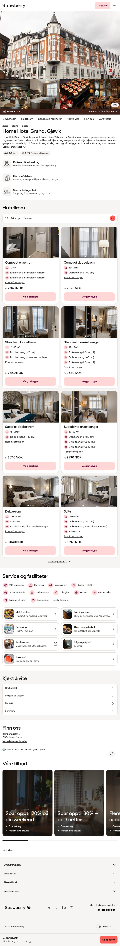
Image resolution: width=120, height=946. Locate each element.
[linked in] (64, 908)
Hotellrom (27, 119)
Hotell (5, 126)
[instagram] (56, 908)
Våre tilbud (105, 119)
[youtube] (71, 908)
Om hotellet (9, 119)
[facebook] (49, 908)
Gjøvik (25, 126)
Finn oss (89, 119)
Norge (15, 126)
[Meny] (114, 6)
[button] (31, 242)
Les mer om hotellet (12, 146)
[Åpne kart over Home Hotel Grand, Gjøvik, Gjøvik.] (112, 754)
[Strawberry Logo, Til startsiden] (13, 6)
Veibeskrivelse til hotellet (14, 741)
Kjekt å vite (73, 119)
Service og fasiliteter (50, 119)
